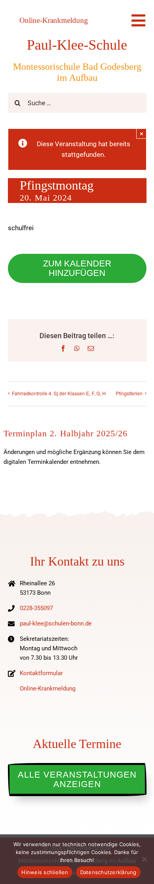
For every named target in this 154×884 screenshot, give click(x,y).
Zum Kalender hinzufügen (77, 268)
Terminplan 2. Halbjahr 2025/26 (66, 433)
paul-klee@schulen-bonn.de (56, 623)
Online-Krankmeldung (53, 20)
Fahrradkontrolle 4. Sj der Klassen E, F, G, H (59, 393)
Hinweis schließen (44, 872)
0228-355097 (36, 608)
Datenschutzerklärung (108, 872)
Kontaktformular (41, 673)
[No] (144, 859)
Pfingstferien (129, 393)
